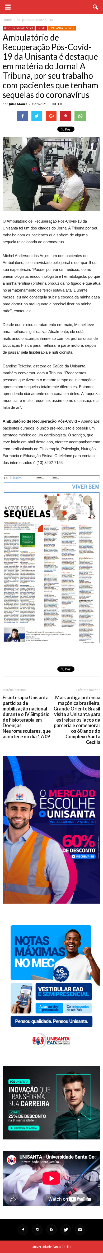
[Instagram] (37, 1229)
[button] (95, 7)
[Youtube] (80, 1229)
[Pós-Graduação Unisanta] (51, 1138)
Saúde (41, 28)
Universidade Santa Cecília (51, 1247)
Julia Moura (18, 104)
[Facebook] (23, 1229)
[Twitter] (65, 1229)
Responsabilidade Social (18, 28)
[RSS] (51, 1229)
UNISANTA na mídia (62, 28)
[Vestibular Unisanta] (51, 902)
